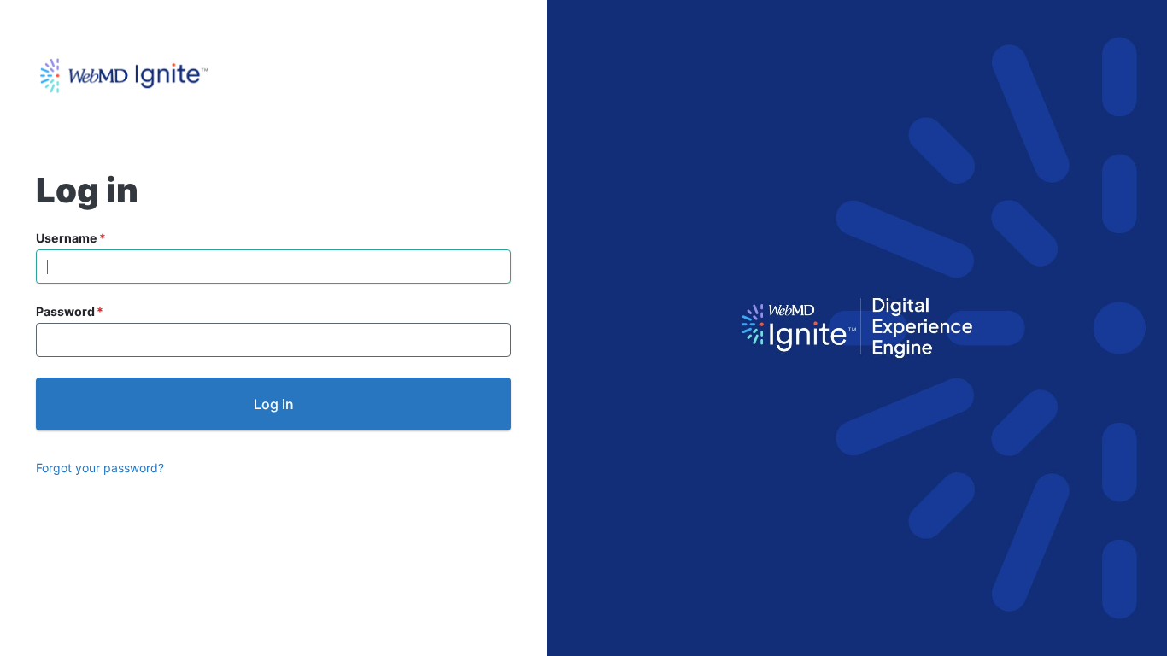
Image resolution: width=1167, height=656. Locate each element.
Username (66, 238)
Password (65, 311)
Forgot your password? (100, 467)
